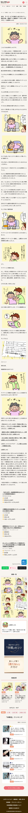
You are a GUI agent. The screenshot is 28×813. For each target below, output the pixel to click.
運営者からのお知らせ (14, 808)
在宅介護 (6, 700)
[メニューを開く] (26, 2)
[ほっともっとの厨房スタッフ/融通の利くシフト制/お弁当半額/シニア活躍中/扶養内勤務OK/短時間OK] (14, 549)
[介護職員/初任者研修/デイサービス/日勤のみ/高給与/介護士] (14, 514)
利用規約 (8, 802)
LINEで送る (5, 568)
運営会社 (15, 799)
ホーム (2, 12)
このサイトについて (7, 799)
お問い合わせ (22, 799)
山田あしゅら (12, 625)
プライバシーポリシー (16, 802)
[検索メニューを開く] (23, 2)
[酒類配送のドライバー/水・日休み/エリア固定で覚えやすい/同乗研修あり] (14, 531)
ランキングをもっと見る (14, 788)
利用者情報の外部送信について (14, 805)
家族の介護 (4, 701)
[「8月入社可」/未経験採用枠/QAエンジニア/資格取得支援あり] (14, 497)
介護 (3, 700)
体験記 (6, 12)
